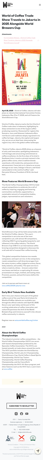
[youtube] (26, 413)
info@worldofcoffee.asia (24, 432)
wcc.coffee (8, 369)
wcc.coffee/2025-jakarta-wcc (13, 285)
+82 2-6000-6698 (24, 430)
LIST (21, 381)
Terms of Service (21, 456)
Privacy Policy (37, 454)
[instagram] (16, 413)
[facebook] (21, 413)
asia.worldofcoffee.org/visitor (26, 320)
